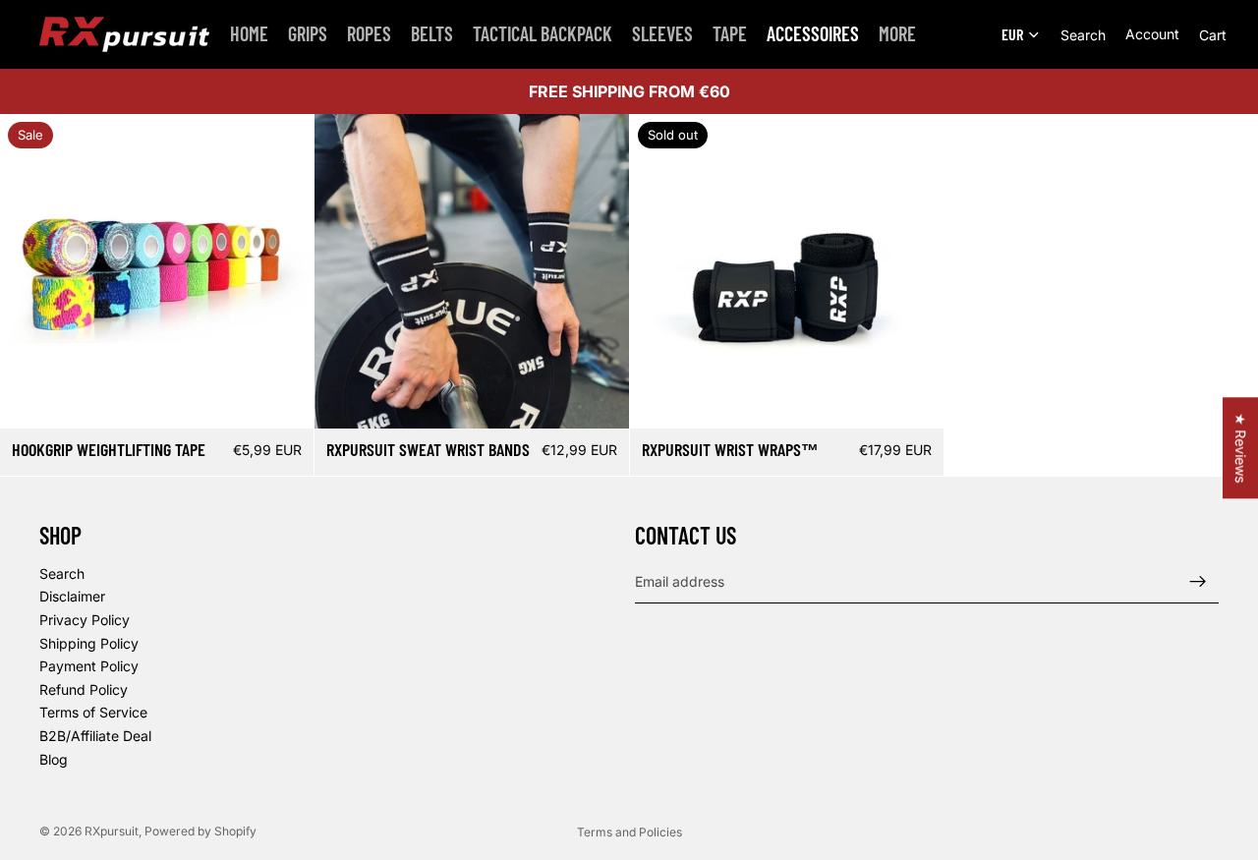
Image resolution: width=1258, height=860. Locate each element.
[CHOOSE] (283, 399)
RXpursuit (112, 831)
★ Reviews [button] (1240, 448)
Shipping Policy (89, 643)
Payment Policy (89, 666)
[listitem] (897, 34)
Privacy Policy (84, 619)
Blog (53, 759)
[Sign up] (1198, 581)
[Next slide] (284, 271)
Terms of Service (93, 713)
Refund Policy (83, 689)
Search (62, 573)
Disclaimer (72, 597)
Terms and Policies (629, 832)
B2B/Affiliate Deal (95, 735)
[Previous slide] (29, 271)
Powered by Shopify (200, 831)
